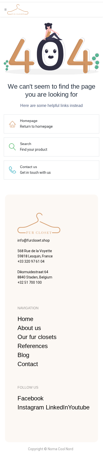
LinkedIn (57, 407)
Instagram (32, 407)
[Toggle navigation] (5, 9)
